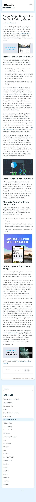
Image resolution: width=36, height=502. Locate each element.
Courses (5, 467)
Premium (5, 409)
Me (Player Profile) (8, 457)
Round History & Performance (11, 413)
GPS (4, 440)
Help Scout (25, 490)
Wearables (6, 447)
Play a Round (7, 443)
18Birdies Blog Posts (9, 419)
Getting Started (7, 423)
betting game (25, 33)
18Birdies (12, 490)
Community (6, 477)
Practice (5, 474)
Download (6, 484)
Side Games (6, 453)
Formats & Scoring (8, 406)
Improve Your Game (8, 430)
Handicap (6, 464)
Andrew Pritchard (10, 23)
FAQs (4, 450)
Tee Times (6, 481)
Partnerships (6, 433)
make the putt (12, 333)
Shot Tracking (7, 416)
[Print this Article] (32, 16)
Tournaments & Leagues (10, 436)
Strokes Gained (7, 460)
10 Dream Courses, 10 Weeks (11, 399)
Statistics (5, 471)
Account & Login (7, 402)
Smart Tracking (7, 426)
